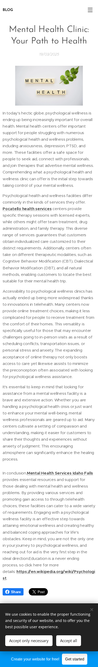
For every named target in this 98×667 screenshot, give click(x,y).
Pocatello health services (27, 208)
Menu (90, 9)
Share (16, 592)
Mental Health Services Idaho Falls (60, 473)
